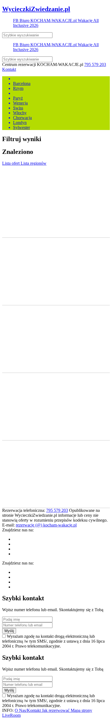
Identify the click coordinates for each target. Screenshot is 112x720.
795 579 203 (95, 64)
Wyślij (9, 631)
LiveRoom (11, 715)
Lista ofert (11, 163)
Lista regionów (33, 163)
